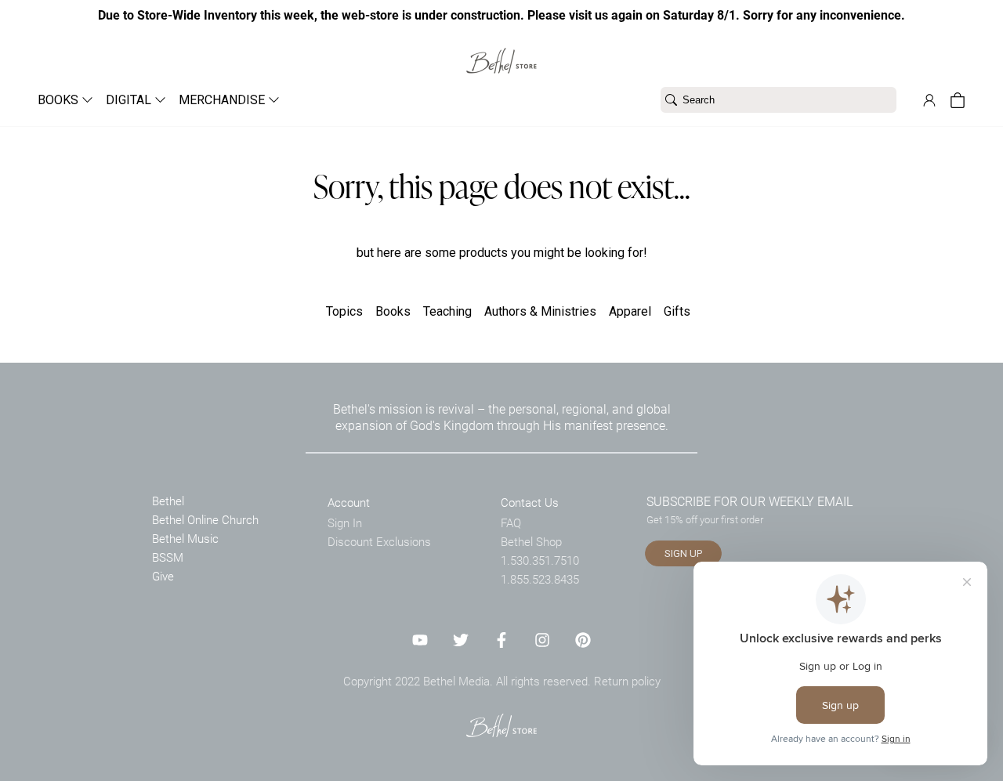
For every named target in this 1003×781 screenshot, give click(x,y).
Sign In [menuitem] (345, 522)
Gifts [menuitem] (677, 311)
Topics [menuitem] (344, 311)
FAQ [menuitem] (511, 522)
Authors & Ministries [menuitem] (540, 311)
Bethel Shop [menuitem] (531, 541)
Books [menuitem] (393, 311)
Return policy (627, 681)
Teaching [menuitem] (447, 311)
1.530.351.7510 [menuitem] (540, 560)
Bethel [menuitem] (168, 500)
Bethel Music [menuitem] (185, 538)
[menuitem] (59, 100)
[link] (501, 51)
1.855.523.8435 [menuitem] (540, 579)
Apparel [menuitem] (630, 311)
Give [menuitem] (163, 576)
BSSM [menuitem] (167, 557)
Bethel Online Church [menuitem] (205, 519)
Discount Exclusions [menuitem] (379, 541)
